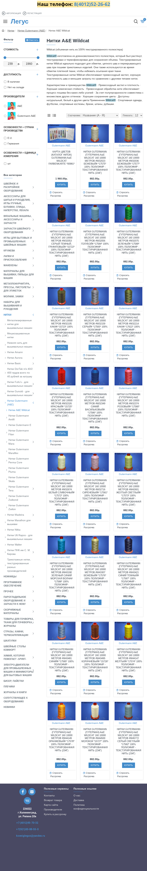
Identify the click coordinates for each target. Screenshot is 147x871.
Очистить (33, 40)
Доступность (12, 74)
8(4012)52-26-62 (92, 4)
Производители (14, 96)
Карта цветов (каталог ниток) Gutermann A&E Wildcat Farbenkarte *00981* (62, 157)
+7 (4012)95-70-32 (27, 822)
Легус (20, 21)
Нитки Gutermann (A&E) (31, 30)
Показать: (128, 115)
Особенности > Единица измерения (20, 154)
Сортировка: (74, 115)
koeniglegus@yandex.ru (30, 835)
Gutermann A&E (61, 145)
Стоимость (11, 49)
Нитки (11, 30)
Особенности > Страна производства (19, 129)
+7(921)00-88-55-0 (27, 829)
